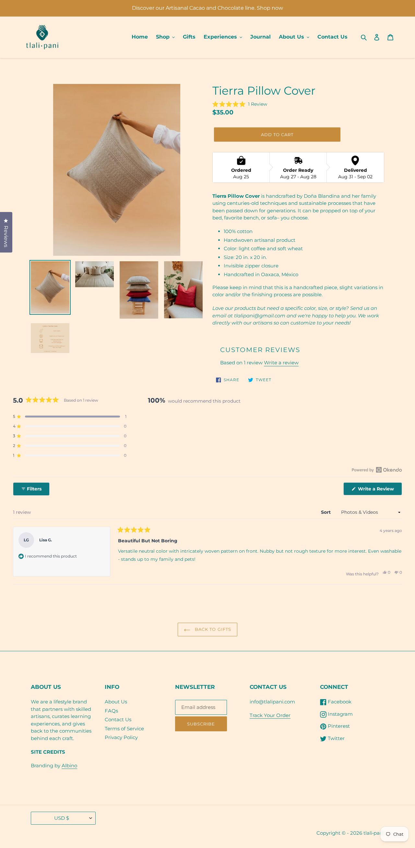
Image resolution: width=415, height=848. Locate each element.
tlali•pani (373, 833)
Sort (326, 512)
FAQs (111, 711)
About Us (116, 702)
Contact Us (118, 719)
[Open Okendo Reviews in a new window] (377, 469)
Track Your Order (270, 715)
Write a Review (379, 490)
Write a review (281, 362)
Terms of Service (124, 728)
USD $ (61, 818)
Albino (69, 765)
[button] (239, 104)
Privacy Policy (121, 737)
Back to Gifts (212, 629)
